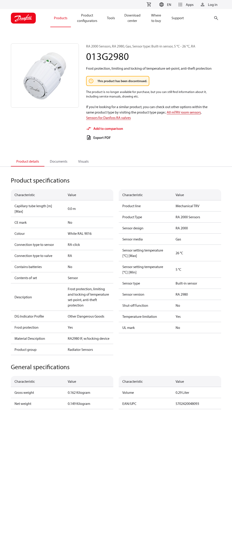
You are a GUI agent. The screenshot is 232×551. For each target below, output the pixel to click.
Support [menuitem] (178, 18)
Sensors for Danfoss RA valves (108, 117)
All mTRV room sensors (184, 112)
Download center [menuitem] (132, 18)
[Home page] (23, 18)
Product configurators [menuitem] (87, 18)
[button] (164, 4)
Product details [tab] (27, 161)
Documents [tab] (58, 161)
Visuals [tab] (83, 161)
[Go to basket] (148, 4)
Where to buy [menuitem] (156, 18)
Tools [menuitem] (111, 18)
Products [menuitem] (60, 18)
